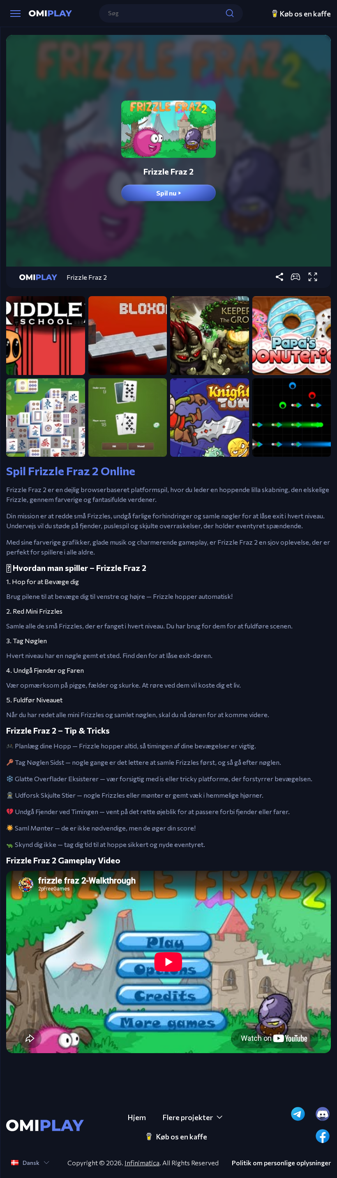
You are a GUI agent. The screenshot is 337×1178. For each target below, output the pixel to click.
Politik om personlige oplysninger (281, 1163)
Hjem (136, 1117)
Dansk (31, 1162)
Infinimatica (142, 1162)
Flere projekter (187, 1117)
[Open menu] (15, 13)
